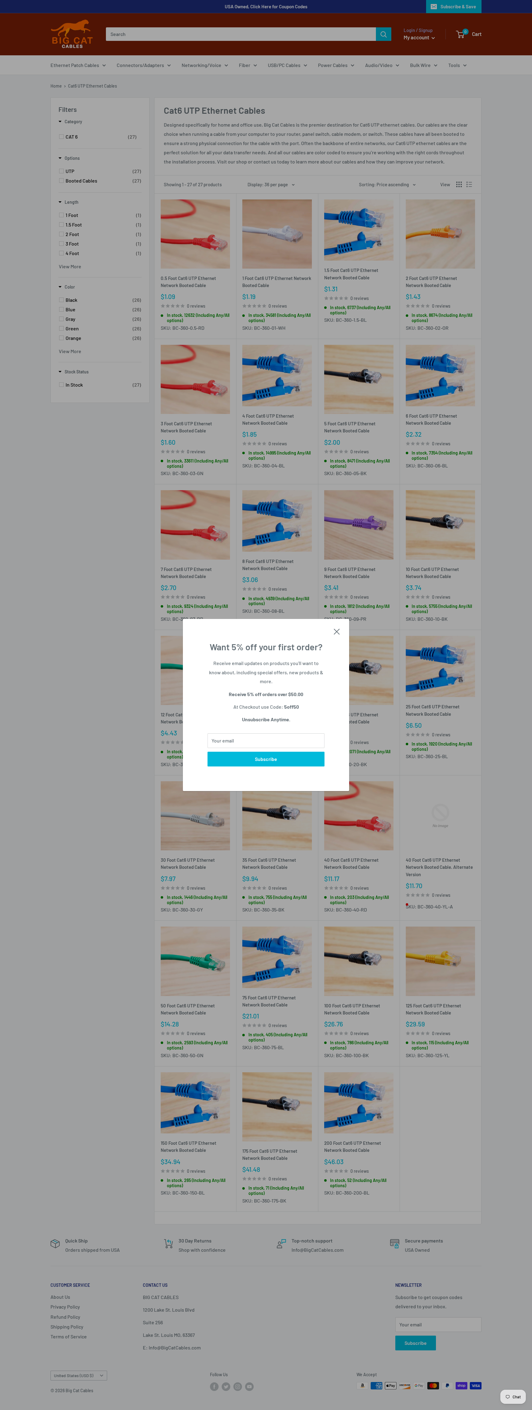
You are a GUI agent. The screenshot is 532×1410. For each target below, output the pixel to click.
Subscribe (266, 759)
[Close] (337, 631)
